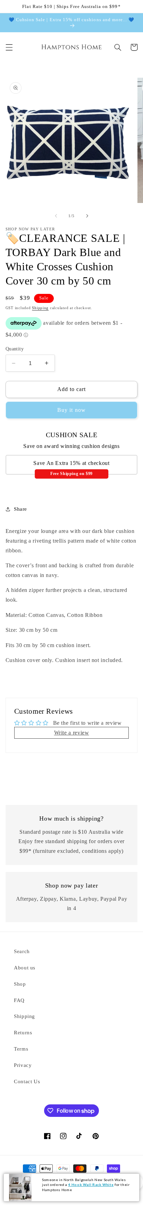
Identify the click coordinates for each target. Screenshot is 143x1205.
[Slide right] (87, 215)
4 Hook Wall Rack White (90, 1184)
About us (24, 967)
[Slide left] (56, 215)
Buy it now (71, 410)
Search (22, 951)
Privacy (23, 1065)
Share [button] (20, 509)
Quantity (15, 348)
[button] (9, 47)
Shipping (40, 308)
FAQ (19, 1000)
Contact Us (27, 1081)
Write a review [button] (71, 733)
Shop (20, 984)
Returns (23, 1032)
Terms (21, 1049)
